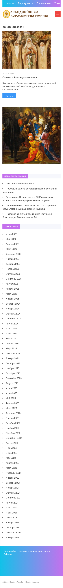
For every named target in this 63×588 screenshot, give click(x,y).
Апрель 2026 (12, 243)
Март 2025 (11, 293)
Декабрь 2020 (13, 527)
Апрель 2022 (12, 462)
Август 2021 (12, 502)
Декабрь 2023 (13, 363)
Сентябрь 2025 (14, 278)
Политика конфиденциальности (34, 550)
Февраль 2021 (13, 517)
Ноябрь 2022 (12, 427)
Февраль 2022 (13, 472)
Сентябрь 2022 (14, 437)
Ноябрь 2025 (12, 268)
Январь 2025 (12, 298)
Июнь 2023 (11, 393)
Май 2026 (11, 238)
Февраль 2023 (13, 413)
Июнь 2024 (11, 333)
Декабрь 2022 (13, 423)
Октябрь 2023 (13, 373)
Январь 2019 (12, 537)
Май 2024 (11, 338)
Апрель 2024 (12, 343)
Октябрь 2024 (13, 313)
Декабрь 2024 (13, 303)
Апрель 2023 (12, 403)
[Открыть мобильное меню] (58, 14)
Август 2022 (12, 442)
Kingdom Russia (25, 13)
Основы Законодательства (19, 77)
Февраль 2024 (13, 353)
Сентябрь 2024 (14, 318)
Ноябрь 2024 (12, 308)
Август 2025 (12, 283)
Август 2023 (12, 383)
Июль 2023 (11, 388)
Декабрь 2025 (13, 263)
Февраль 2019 (13, 532)
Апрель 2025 (12, 288)
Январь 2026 (12, 258)
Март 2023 (11, 408)
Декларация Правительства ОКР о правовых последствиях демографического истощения (27, 198)
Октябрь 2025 (13, 273)
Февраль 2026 (13, 253)
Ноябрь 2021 (12, 487)
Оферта (8, 554)
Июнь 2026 (11, 234)
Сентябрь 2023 (14, 378)
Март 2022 (11, 467)
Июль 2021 (11, 507)
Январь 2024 (12, 358)
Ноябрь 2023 (12, 368)
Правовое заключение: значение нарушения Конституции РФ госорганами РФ (27, 215)
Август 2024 (12, 323)
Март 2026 (11, 248)
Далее (9, 95)
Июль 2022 (11, 447)
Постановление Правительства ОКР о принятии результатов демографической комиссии (29, 207)
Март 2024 (11, 348)
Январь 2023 (12, 417)
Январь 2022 (12, 477)
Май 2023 (11, 398)
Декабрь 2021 (13, 482)
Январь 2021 (12, 522)
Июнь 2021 (11, 512)
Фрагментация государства (20, 183)
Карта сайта (10, 550)
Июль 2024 (11, 328)
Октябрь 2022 (13, 432)
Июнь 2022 (11, 452)
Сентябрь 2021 (14, 497)
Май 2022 (11, 457)
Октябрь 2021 (13, 492)
